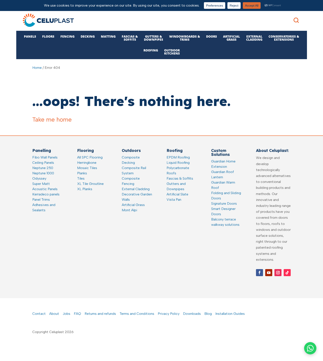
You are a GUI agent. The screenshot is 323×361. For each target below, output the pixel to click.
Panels (30, 36)
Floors (48, 36)
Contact (39, 314)
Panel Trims (41, 199)
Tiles (81, 178)
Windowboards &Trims (184, 38)
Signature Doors (224, 203)
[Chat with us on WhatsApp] (310, 348)
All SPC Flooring (90, 157)
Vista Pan (174, 199)
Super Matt (41, 184)
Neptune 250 (42, 168)
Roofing (150, 50)
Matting (108, 36)
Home (37, 68)
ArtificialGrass (231, 38)
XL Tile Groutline (90, 184)
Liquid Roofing (178, 162)
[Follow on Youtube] (268, 272)
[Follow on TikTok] (287, 272)
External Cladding (136, 189)
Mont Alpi (129, 210)
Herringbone (86, 162)
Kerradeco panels (46, 194)
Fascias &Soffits (130, 38)
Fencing (67, 36)
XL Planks (84, 189)
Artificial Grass (133, 205)
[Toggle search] (296, 20)
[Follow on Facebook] (259, 272)
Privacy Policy (169, 314)
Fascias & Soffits (180, 178)
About (54, 314)
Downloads (192, 314)
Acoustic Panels (45, 189)
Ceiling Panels (43, 162)
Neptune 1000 (43, 173)
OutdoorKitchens (172, 51)
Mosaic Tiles (87, 168)
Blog (208, 314)
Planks (82, 173)
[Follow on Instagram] (277, 272)
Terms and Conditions (137, 314)
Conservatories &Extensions (284, 38)
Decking (88, 36)
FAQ (77, 314)
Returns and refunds (100, 314)
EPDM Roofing (178, 157)
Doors (211, 36)
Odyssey (39, 178)
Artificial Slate (177, 194)
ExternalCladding (254, 38)
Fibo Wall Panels (45, 157)
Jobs (66, 314)
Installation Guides (230, 314)
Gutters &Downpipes (153, 38)
